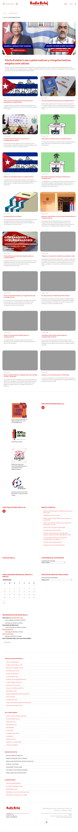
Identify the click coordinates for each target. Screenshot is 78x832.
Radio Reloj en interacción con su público (16, 795)
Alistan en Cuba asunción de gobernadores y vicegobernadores (16, 336)
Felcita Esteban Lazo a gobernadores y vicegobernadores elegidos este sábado (38, 62)
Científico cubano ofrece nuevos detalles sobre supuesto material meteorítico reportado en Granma (57, 534)
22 (29, 594)
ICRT (70, 816)
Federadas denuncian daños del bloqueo (54, 545)
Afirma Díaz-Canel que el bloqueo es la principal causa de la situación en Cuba (57, 523)
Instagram (31, 823)
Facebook (21, 823)
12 (14, 592)
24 (5, 597)
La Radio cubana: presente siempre (52, 542)
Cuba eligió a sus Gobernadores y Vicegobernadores (56, 139)
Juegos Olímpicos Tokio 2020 (14, 682)
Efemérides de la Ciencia (12, 671)
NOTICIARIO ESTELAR (15, 618)
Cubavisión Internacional (12, 733)
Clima (17, 4)
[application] (43, 407)
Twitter (15, 823)
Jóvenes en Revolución (12, 673)
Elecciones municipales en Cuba (14, 668)
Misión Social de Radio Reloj (13, 783)
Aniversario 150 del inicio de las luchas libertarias (18, 702)
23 (34, 594)
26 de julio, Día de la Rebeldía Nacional (16, 679)
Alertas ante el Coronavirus (13, 685)
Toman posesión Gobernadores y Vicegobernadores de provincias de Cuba (19, 296)
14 (24, 592)
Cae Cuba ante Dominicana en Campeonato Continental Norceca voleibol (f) (55, 538)
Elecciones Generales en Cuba (14, 705)
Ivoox (56, 823)
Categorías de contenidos (48, 561)
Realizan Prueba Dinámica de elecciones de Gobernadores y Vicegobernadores (58, 217)
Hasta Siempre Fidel (11, 691)
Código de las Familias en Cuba (14, 665)
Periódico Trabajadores (12, 745)
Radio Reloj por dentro (12, 789)
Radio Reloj (39, 3)
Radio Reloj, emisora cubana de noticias (20, 813)
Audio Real (7, 642)
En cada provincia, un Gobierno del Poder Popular (55, 295)
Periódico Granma (11, 739)
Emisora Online (10, 4)
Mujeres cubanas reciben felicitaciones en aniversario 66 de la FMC (57, 519)
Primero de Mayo (10, 697)
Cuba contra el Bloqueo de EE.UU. (15, 688)
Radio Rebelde (10, 727)
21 (24, 594)
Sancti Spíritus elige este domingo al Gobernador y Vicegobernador (55, 177)
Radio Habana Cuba (11, 724)
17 (4, 594)
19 (14, 594)
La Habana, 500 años (11, 699)
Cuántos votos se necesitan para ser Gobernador (55, 375)
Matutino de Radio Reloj (12, 662)
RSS (63, 823)
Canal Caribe (9, 730)
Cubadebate (9, 736)
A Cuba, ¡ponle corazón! (12, 676)
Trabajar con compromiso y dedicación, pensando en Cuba (58, 256)
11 (9, 592)
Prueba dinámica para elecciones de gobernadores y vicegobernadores (19, 256)
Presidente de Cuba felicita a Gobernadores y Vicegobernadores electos (17, 139)
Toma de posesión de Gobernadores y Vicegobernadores (57, 101)
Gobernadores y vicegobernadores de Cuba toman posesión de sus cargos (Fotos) (18, 101)
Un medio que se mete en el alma (52, 530)
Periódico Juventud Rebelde (13, 742)
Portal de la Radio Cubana (13, 719)
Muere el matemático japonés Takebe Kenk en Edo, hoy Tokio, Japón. (57, 511)
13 (19, 592)
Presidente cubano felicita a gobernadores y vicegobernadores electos (54, 336)
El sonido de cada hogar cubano (14, 786)
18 (9, 594)
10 (4, 592)
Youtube (39, 823)
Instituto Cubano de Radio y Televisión (16, 716)
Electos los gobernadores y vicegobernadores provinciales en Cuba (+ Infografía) (20, 375)
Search (65, 4)
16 (34, 592)
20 (19, 594)
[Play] (43, 407)
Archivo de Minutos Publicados (49, 577)
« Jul (3, 603)
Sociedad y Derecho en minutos (13, 216)
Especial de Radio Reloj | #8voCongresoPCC (18, 694)
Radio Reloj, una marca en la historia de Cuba (17, 792)
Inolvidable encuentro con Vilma (51, 515)
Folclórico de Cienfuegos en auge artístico (54, 527)
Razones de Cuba (10, 722)
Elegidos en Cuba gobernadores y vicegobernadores (19, 177)
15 (29, 592)
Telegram (46, 823)
